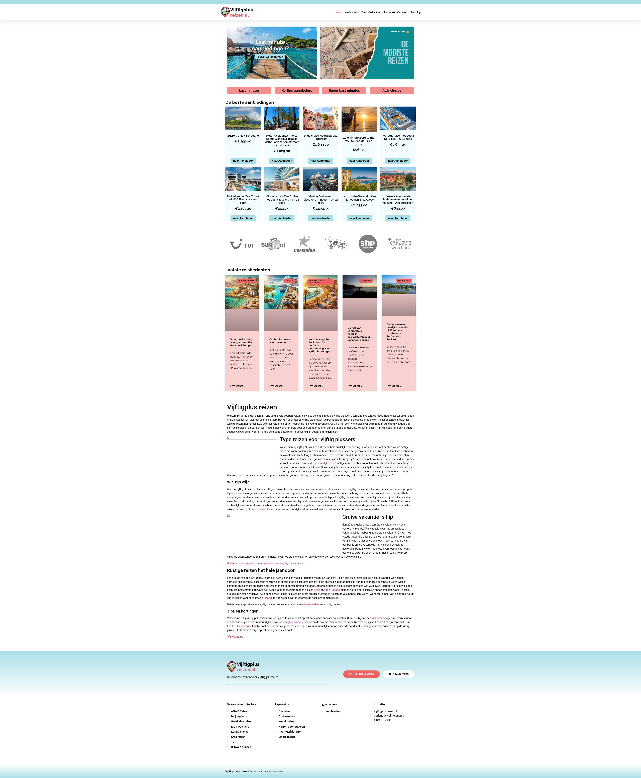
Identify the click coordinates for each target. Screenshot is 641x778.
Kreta (317, 589)
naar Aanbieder (243, 160)
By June (249, 509)
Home (338, 12)
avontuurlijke (322, 463)
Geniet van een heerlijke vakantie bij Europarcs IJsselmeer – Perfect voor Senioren (397, 332)
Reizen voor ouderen (395, 12)
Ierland (268, 597)
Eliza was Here (264, 509)
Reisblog (416, 12)
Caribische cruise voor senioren (279, 341)
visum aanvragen (382, 618)
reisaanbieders (310, 604)
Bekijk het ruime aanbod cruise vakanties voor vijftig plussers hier (265, 563)
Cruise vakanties (371, 12)
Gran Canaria (332, 589)
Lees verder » (237, 386)
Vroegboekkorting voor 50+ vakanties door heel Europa (241, 342)
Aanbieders (351, 12)
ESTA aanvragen (242, 626)
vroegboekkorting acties (297, 622)
